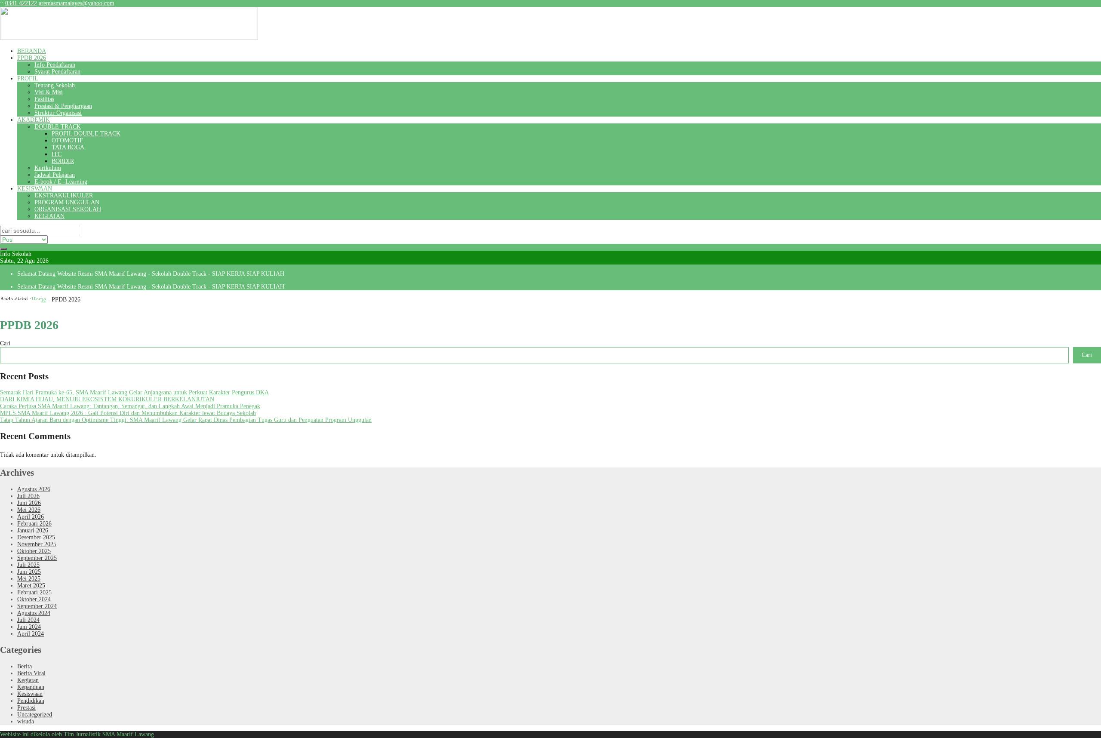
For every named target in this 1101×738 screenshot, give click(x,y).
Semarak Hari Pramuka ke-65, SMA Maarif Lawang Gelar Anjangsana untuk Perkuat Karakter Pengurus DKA (134, 392)
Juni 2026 (29, 503)
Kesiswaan (30, 694)
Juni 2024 (29, 627)
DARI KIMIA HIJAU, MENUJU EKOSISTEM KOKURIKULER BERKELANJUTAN (107, 399)
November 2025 (36, 544)
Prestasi (26, 707)
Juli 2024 (28, 620)
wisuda (25, 721)
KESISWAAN (34, 188)
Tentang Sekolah (54, 85)
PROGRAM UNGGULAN (66, 202)
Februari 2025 (34, 592)
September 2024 (37, 606)
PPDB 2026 (31, 58)
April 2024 (30, 633)
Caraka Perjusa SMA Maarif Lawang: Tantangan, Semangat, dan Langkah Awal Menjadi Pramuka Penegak (130, 406)
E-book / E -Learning (60, 181)
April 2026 (30, 517)
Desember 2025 (36, 537)
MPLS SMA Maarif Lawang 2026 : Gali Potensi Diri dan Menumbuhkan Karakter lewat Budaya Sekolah (128, 413)
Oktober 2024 (34, 599)
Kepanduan (30, 687)
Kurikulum (47, 168)
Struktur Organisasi (58, 113)
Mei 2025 (28, 578)
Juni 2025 (29, 572)
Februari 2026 (34, 523)
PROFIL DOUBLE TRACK (86, 133)
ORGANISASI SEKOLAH (67, 209)
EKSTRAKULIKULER (63, 195)
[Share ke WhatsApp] (24, 306)
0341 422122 (21, 3)
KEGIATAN (49, 216)
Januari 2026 (32, 530)
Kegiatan (28, 680)
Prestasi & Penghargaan (63, 106)
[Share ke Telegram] (37, 306)
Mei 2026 (28, 510)
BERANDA (31, 51)
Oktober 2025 (34, 551)
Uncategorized (34, 714)
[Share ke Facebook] (10, 306)
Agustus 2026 (33, 489)
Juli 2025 (28, 565)
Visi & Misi (48, 92)
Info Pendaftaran (54, 65)
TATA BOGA (68, 147)
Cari (5, 343)
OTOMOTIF (67, 140)
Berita (24, 666)
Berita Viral (31, 673)
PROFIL (27, 78)
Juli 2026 (28, 496)
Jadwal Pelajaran (54, 175)
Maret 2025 (31, 585)
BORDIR (63, 161)
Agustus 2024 (33, 613)
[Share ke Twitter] (17, 306)
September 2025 (37, 558)
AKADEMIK (33, 120)
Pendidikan (30, 701)
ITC (57, 154)
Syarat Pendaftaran (57, 71)
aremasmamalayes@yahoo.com (76, 3)
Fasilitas (44, 99)
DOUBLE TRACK (57, 126)
